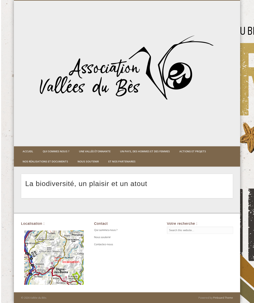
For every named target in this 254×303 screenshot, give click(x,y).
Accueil (28, 151)
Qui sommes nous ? (56, 151)
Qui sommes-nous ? (105, 230)
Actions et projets (192, 151)
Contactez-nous (103, 244)
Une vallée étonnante (95, 151)
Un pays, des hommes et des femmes (145, 151)
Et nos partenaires (122, 161)
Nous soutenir (88, 161)
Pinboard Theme (223, 297)
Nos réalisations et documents (45, 161)
